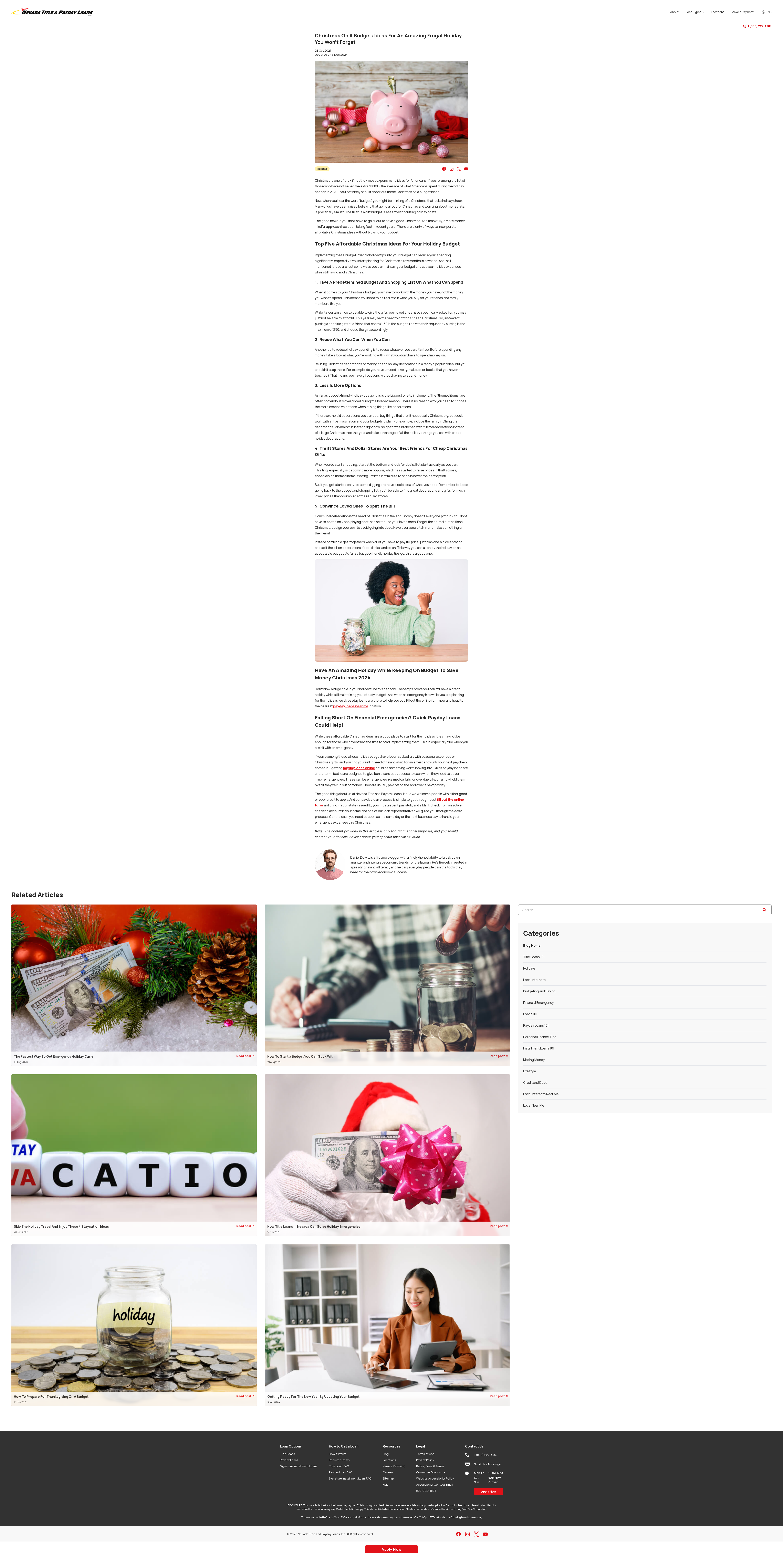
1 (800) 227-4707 (760, 26)
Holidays (322, 168)
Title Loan (339, 1466)
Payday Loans (289, 1460)
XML (385, 1484)
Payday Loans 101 (536, 1025)
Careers (388, 1472)
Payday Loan (340, 1472)
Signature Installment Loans (298, 1466)
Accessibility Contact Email (434, 1484)
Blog (386, 1454)
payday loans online (359, 768)
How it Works (337, 1454)
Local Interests (534, 980)
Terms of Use (425, 1454)
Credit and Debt (535, 1082)
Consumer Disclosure (430, 1472)
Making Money (534, 1059)
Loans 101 (530, 1014)
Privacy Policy (425, 1460)
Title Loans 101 (534, 957)
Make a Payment (394, 1466)
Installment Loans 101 (538, 1048)
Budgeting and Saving (539, 991)
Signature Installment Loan (350, 1478)
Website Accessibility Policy (435, 1478)
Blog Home (532, 945)
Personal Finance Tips (539, 1037)
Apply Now (488, 1491)
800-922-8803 (426, 1491)
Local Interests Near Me (541, 1094)
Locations (389, 1460)
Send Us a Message (487, 1464)
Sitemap (388, 1478)
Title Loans (287, 1454)
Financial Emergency (538, 1002)
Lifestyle (529, 1071)
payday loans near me (350, 706)
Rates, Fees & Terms (430, 1466)
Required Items (339, 1460)
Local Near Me (533, 1105)
